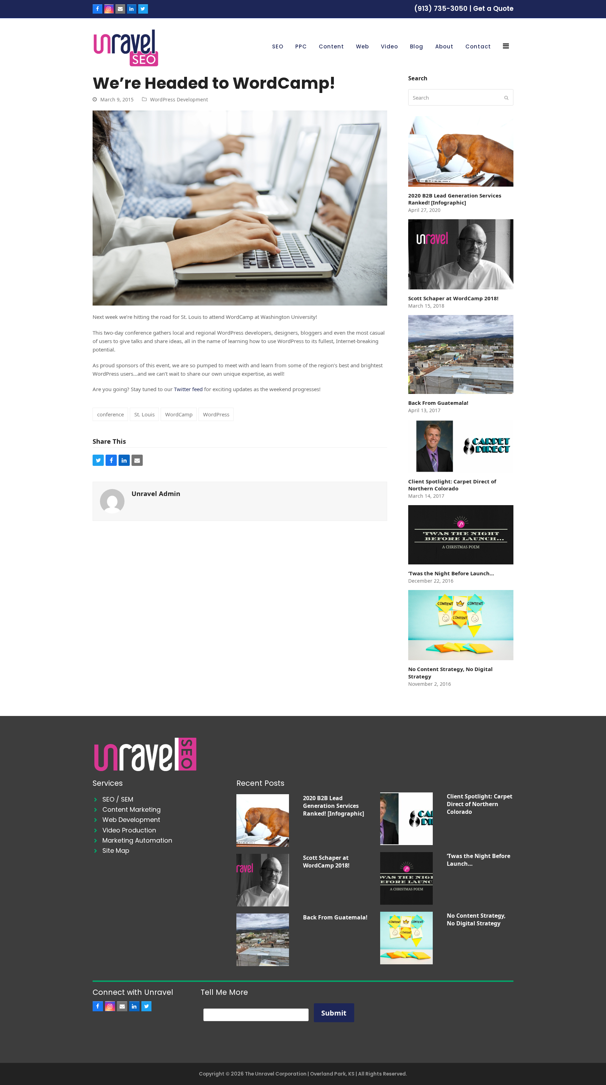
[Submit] (506, 97)
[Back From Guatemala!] (262, 939)
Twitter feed (189, 389)
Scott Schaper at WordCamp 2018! (326, 861)
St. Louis (144, 414)
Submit (333, 1013)
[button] (98, 460)
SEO (108, 799)
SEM (127, 799)
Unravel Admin (156, 493)
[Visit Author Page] (112, 500)
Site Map (115, 850)
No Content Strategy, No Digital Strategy (476, 919)
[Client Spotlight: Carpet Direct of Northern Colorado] (406, 818)
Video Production (129, 830)
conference (110, 414)
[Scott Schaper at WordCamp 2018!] (262, 879)
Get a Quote (493, 8)
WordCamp (179, 414)
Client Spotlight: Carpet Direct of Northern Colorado (479, 804)
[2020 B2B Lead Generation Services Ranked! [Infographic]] (262, 819)
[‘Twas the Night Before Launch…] (406, 877)
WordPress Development (179, 99)
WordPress (216, 414)
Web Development (131, 819)
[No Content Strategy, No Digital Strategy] (406, 937)
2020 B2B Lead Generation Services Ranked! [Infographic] (333, 805)
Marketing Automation (137, 840)
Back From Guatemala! (335, 917)
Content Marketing (131, 809)
